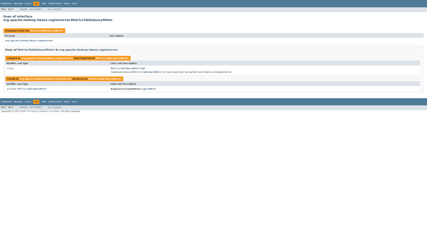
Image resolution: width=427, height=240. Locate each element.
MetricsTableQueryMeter (46, 30)
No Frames (36, 9)
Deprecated (55, 3)
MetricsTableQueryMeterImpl (128, 68)
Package (18, 3)
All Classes (54, 9)
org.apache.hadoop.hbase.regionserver (29, 40)
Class (28, 3)
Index (67, 3)
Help (74, 3)
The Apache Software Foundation (43, 111)
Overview (6, 3)
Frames (24, 9)
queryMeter (149, 89)
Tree (43, 3)
